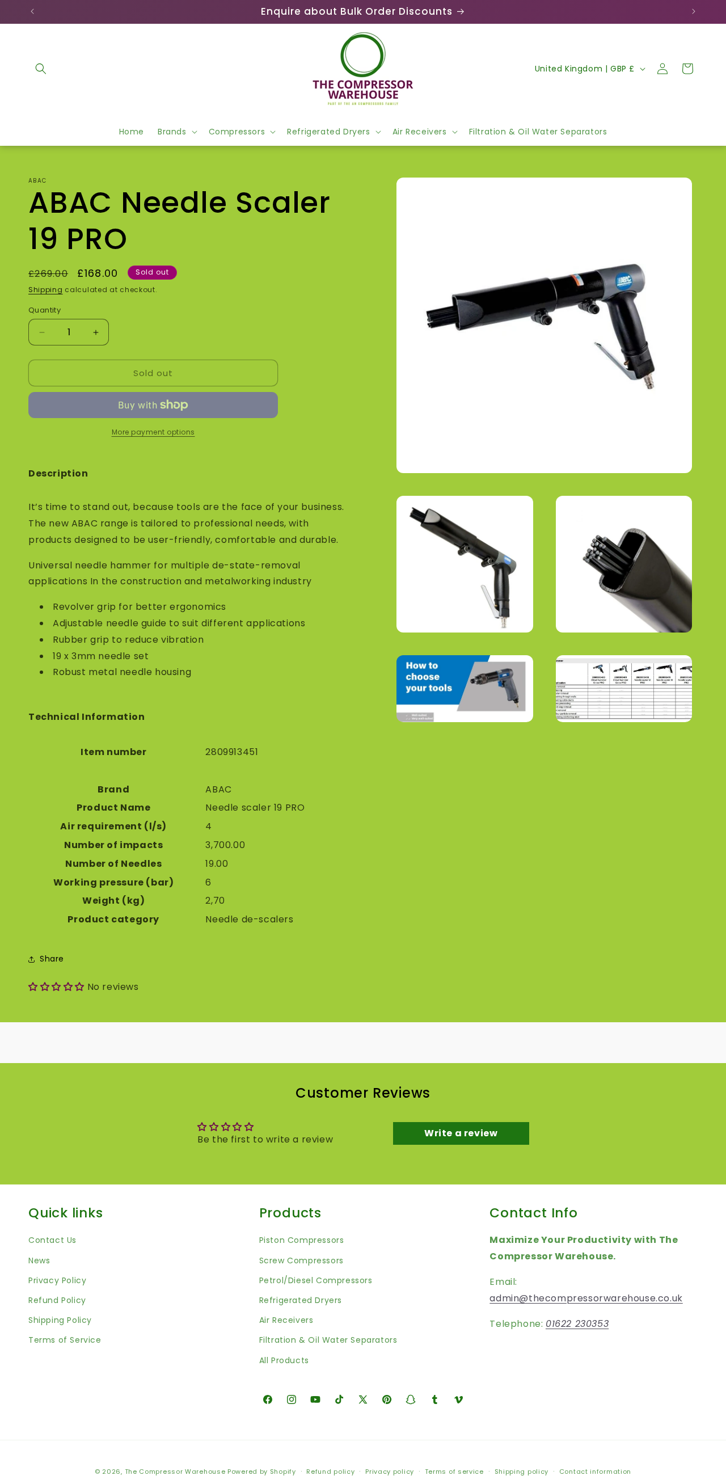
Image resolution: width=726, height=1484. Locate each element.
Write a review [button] (460, 1133)
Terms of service (454, 1471)
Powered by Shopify (261, 1471)
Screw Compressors (301, 1260)
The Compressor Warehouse (175, 1471)
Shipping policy (522, 1471)
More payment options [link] (153, 432)
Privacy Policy (57, 1280)
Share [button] (52, 958)
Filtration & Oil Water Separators (328, 1340)
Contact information (595, 1471)
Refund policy (330, 1471)
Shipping (45, 289)
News (39, 1260)
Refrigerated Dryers (300, 1300)
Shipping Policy (60, 1320)
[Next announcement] (693, 11)
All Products (284, 1360)
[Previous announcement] (32, 11)
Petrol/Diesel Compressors (316, 1280)
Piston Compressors (301, 1240)
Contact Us (52, 1240)
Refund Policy (57, 1300)
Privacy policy (389, 1471)
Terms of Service (65, 1340)
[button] (40, 68)
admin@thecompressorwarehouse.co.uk (585, 1298)
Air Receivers (286, 1320)
